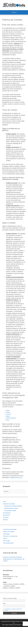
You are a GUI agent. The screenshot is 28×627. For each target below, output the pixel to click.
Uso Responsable (8, 543)
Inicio (4, 501)
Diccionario (6, 515)
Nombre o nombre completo (10, 598)
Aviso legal (6, 534)
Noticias (5, 519)
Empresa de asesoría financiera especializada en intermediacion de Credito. (13, 559)
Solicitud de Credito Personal (13, 506)
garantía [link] (16, 43)
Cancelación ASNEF (10, 510)
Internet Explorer (11, 418)
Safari (8, 410)
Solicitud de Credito (9, 504)
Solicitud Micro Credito (11, 508)
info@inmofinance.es (16, 477)
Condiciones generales (10, 529)
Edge (7, 420)
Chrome (8, 414)
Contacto (5, 517)
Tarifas (5, 538)
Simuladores (6, 513)
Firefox (8, 412)
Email (4, 603)
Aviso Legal (6, 540)
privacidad (17, 624)
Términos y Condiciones (10, 536)
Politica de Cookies (8, 531)
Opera (8, 416)
